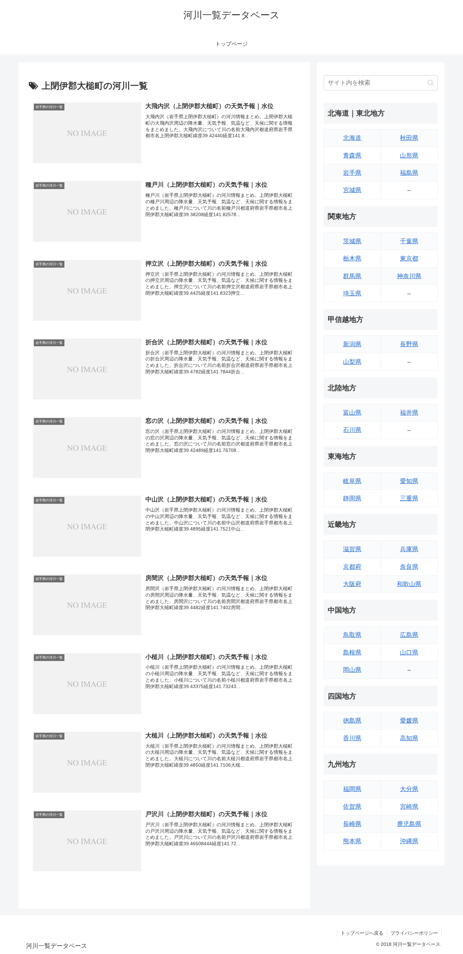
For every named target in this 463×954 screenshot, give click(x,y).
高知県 (409, 738)
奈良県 (409, 566)
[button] (431, 83)
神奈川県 (409, 276)
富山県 (352, 412)
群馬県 (352, 276)
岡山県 (352, 669)
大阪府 (352, 584)
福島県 (409, 172)
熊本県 (352, 841)
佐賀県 (352, 806)
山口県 (409, 652)
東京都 (409, 258)
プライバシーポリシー (414, 933)
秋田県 (409, 137)
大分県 (409, 789)
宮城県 (352, 190)
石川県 (352, 430)
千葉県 (409, 241)
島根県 (352, 652)
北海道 (352, 137)
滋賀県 (352, 549)
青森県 (352, 155)
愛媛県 (409, 720)
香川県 (352, 738)
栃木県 (352, 258)
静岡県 (352, 498)
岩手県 (352, 172)
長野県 (409, 344)
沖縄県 (409, 841)
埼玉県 (352, 293)
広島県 (409, 634)
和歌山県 (409, 584)
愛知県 (409, 481)
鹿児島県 (409, 824)
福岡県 (352, 789)
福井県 (409, 412)
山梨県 (352, 361)
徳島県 (352, 720)
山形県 (409, 155)
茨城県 (352, 241)
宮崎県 (409, 806)
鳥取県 (352, 634)
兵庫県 (409, 549)
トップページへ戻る (362, 933)
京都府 (352, 566)
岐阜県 (352, 481)
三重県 (409, 498)
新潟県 (352, 344)
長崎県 (352, 824)
